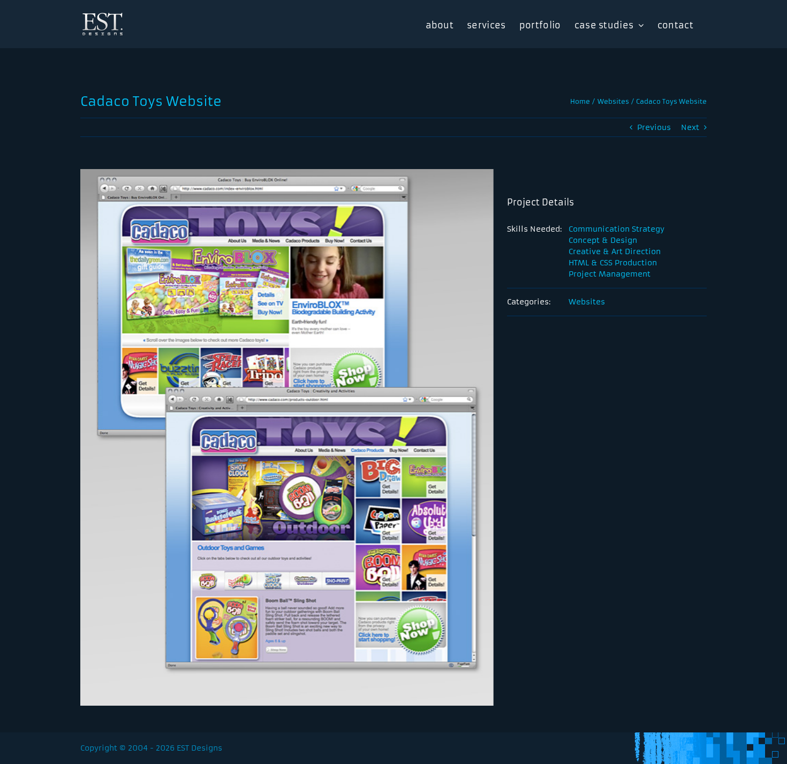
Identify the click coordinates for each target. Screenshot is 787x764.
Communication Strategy (616, 229)
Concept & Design (603, 240)
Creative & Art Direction (615, 251)
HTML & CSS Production (613, 263)
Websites (587, 302)
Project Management (609, 274)
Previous (654, 127)
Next (690, 127)
